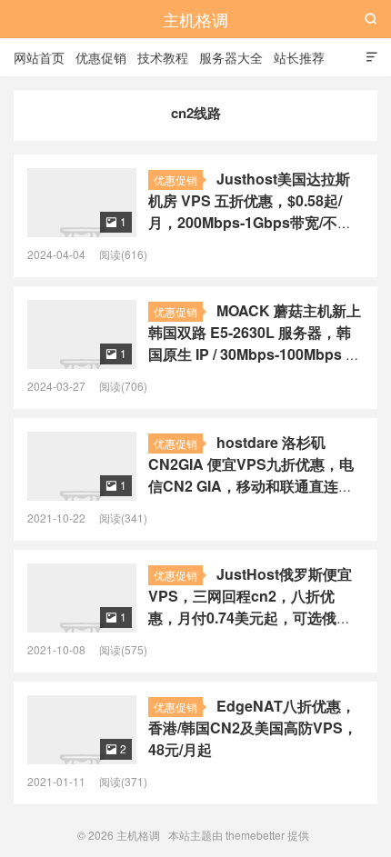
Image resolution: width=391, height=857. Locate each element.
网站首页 (39, 57)
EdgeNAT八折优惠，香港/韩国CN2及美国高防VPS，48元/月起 (252, 727)
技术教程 (162, 57)
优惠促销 (100, 57)
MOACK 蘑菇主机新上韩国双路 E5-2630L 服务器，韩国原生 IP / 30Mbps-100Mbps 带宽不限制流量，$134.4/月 (254, 343)
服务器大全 (231, 57)
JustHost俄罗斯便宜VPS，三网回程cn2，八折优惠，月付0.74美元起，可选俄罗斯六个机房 (250, 606)
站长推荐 (299, 57)
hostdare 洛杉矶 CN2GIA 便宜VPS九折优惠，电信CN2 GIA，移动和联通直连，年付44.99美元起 (251, 475)
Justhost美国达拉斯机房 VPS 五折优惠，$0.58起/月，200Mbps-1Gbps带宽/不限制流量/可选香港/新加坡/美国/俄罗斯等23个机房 (250, 222)
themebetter (255, 834)
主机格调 (195, 19)
